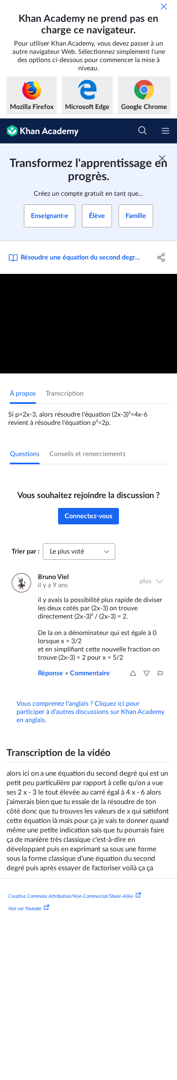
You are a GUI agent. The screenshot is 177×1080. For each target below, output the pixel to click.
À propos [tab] (23, 393)
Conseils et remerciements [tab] (87, 454)
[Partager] (161, 257)
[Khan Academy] (39, 131)
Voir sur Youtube (25, 908)
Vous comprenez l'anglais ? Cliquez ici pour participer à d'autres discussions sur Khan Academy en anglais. (90, 711)
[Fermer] (163, 6)
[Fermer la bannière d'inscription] (162, 158)
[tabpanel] (88, 415)
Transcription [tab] (65, 393)
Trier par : (26, 551)
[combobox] (79, 551)
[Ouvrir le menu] (165, 131)
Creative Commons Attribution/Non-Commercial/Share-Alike (70, 896)
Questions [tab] (25, 454)
